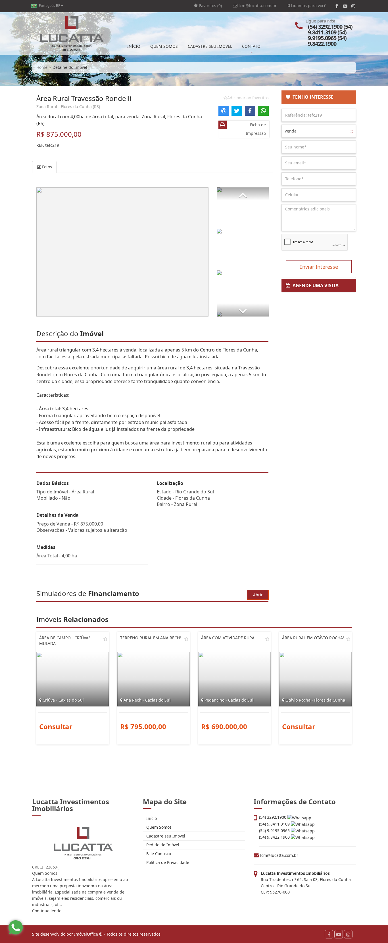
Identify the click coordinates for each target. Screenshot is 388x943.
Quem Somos (158, 827)
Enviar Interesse (318, 266)
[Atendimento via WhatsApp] (16, 927)
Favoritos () (210, 5)
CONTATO (251, 46)
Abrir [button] (258, 594)
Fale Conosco (158, 853)
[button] (243, 193)
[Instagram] (353, 6)
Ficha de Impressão (256, 129)
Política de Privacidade (167, 862)
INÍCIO (133, 46)
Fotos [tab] (46, 166)
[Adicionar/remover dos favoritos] (105, 639)
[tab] (318, 97)
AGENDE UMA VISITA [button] (314, 285)
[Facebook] (336, 6)
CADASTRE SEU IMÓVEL (210, 46)
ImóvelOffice (86, 934)
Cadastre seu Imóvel (165, 836)
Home (41, 67)
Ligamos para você (308, 5)
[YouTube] (345, 6)
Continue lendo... (48, 910)
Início (151, 818)
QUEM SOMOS (164, 46)
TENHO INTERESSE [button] (311, 97)
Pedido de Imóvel (162, 844)
